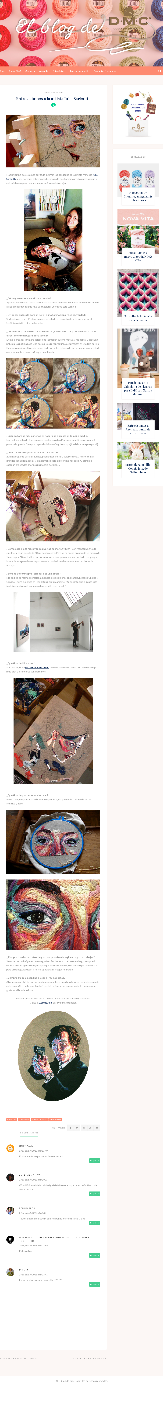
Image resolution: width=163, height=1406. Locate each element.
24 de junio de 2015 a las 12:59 (33, 1245)
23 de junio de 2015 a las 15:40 (33, 1150)
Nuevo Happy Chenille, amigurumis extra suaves (138, 196)
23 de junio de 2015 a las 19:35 (33, 1179)
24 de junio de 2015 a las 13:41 (33, 1274)
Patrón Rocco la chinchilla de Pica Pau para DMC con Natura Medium (138, 388)
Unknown (26, 1146)
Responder (94, 1161)
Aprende (43, 71)
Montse (24, 1269)
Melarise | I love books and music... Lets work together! (54, 1239)
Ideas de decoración (79, 71)
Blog (2, 71)
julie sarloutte (40, 1120)
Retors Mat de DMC (37, 667)
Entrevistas (58, 71)
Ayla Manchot (29, 1175)
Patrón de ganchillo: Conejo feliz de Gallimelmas (138, 468)
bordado (11, 1120)
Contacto (30, 71)
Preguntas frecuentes (105, 71)
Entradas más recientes (20, 1358)
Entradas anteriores (89, 1358)
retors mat (55, 1120)
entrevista (24, 1120)
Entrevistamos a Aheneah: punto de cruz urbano (138, 429)
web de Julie (45, 1002)
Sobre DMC (15, 71)
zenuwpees (27, 1208)
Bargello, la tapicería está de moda (138, 318)
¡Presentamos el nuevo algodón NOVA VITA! (138, 256)
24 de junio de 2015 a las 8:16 (32, 1213)
